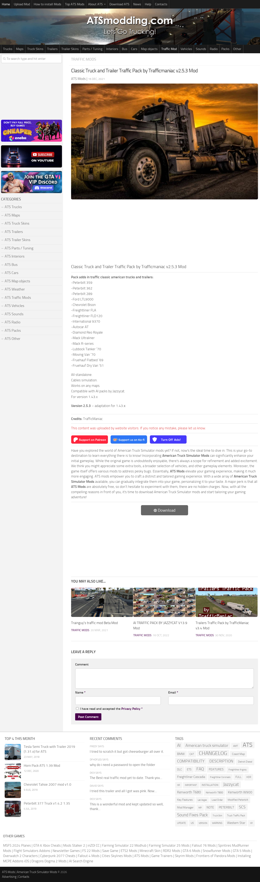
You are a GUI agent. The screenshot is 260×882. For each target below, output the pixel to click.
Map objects (149, 49)
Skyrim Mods (184, 856)
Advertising (9, 877)
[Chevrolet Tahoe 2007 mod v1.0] (13, 790)
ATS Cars (11, 273)
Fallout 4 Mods (89, 856)
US (192, 822)
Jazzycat (231, 784)
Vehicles (186, 49)
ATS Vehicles (14, 305)
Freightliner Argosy (238, 769)
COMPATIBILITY (191, 761)
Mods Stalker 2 (74, 845)
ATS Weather (15, 289)
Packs (225, 49)
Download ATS (119, 4)
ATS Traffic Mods (18, 297)
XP (251, 823)
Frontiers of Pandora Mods (215, 856)
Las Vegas (202, 800)
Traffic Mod (169, 49)
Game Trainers (161, 856)
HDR (248, 777)
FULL (238, 777)
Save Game (110, 851)
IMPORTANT (191, 785)
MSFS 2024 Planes (17, 845)
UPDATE (181, 823)
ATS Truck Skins (17, 223)
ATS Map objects (17, 281)
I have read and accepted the (111, 709)
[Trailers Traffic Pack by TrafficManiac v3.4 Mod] (227, 602)
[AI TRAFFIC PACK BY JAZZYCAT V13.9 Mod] (164, 602)
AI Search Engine (81, 861)
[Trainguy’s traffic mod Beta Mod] (102, 602)
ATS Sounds (14, 314)
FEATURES (216, 769)
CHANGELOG (213, 753)
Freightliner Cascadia (191, 777)
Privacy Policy (130, 709)
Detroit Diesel (245, 761)
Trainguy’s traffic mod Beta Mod (94, 623)
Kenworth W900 (240, 792)
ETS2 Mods (129, 851)
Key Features (185, 800)
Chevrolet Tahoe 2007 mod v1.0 (47, 784)
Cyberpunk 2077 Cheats (57, 856)
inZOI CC (94, 845)
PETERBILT (226, 807)
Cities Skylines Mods (117, 856)
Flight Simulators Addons (32, 851)
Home (6, 4)
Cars (134, 49)
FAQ (200, 769)
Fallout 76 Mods (204, 845)
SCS (242, 807)
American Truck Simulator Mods (37, 872)
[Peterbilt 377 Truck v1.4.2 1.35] (13, 809)
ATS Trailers (14, 231)
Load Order (217, 799)
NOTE (210, 807)
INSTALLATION (210, 784)
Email (173, 692)
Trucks (7, 49)
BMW (181, 754)
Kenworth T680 (189, 792)
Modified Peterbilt (238, 799)
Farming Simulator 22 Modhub (124, 845)
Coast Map (238, 754)
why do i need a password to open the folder (122, 765)
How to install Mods (47, 4)
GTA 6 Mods (191, 851)
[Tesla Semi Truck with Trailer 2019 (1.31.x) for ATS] (13, 752)
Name (80, 692)
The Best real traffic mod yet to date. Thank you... (126, 778)
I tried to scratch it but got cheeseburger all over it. (127, 751)
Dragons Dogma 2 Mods (49, 861)
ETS (189, 769)
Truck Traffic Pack (236, 815)
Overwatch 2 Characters (20, 856)
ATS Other (12, 338)
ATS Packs (13, 330)
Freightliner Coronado (220, 777)
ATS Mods (141, 856)
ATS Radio (13, 322)
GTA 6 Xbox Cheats (47, 845)
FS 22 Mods (91, 851)
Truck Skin (217, 815)
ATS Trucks (13, 207)
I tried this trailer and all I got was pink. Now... (123, 791)
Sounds (201, 49)
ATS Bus (11, 264)
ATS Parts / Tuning (19, 248)
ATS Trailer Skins (17, 240)
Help (148, 4)
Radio (214, 49)
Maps (19, 49)
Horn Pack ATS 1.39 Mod (42, 765)
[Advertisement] (164, 232)
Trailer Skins (70, 49)
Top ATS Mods (74, 4)
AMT (235, 745)
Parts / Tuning (92, 49)
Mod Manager (185, 807)
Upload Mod (22, 4)
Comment (82, 664)
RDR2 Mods (171, 851)
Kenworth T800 (214, 792)
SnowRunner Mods (216, 851)
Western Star (236, 823)
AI (179, 745)
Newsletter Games (66, 851)
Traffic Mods (83, 59)
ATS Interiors (14, 256)
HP (178, 785)
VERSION (203, 823)
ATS (247, 745)
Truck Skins (35, 49)
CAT (192, 754)
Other (237, 49)
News (137, 4)
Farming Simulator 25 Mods (169, 845)
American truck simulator (206, 745)
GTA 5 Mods (241, 851)
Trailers (52, 49)
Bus (124, 49)
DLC (179, 769)
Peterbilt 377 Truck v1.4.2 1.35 (47, 803)
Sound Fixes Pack (192, 814)
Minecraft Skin (150, 851)
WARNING (217, 823)
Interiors (112, 49)
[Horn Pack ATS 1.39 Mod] (13, 771)
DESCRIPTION (221, 761)
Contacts (161, 4)
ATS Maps (12, 215)
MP (200, 807)
